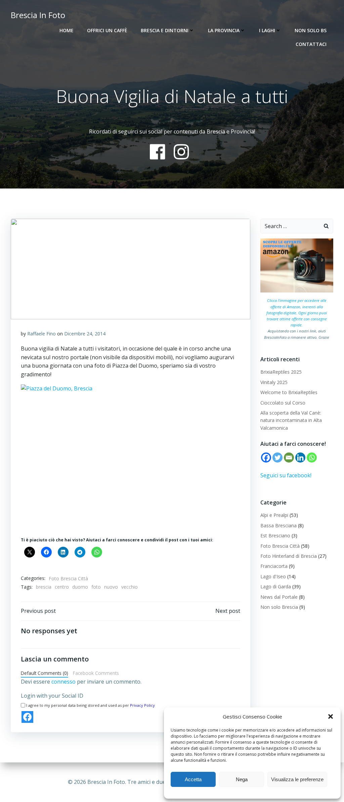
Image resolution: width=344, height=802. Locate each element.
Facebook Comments (96, 673)
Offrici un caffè (107, 30)
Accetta (193, 779)
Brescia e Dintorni (164, 30)
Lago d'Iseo (273, 576)
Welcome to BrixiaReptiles (288, 392)
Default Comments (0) (44, 673)
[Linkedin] (300, 457)
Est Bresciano (275, 535)
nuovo (111, 587)
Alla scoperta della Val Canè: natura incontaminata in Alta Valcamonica (291, 420)
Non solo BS (311, 30)
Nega (242, 779)
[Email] (289, 457)
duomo (80, 587)
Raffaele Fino (41, 333)
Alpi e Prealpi (274, 515)
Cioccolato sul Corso (282, 402)
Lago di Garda (275, 586)
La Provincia (224, 30)
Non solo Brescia (279, 607)
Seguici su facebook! (285, 475)
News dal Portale (279, 597)
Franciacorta (274, 566)
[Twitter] (277, 457)
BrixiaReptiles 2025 (281, 372)
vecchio (129, 587)
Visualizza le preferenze (297, 779)
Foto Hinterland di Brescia (288, 556)
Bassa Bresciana (278, 525)
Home (66, 30)
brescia (43, 587)
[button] (330, 716)
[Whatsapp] (312, 457)
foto (96, 587)
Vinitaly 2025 (274, 382)
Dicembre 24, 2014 (84, 333)
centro (62, 587)
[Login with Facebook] (27, 717)
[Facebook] (266, 457)
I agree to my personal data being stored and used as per (90, 705)
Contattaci (311, 44)
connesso (63, 681)
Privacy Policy (142, 705)
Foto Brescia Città (68, 578)
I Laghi (267, 30)
